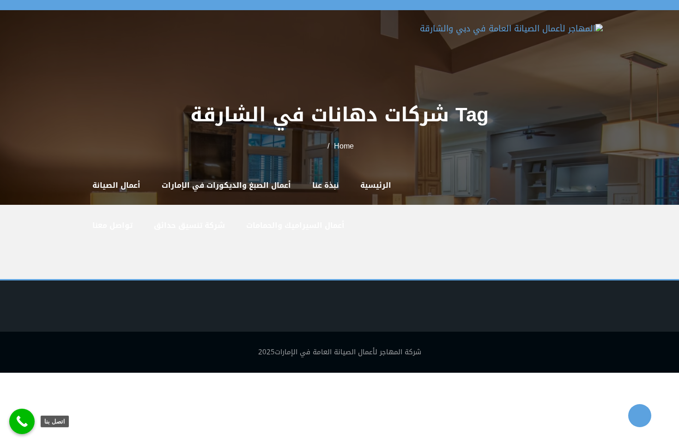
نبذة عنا (325, 185)
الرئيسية (375, 185)
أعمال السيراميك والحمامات (295, 225)
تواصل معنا (112, 225)
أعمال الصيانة (116, 185)
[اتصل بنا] (22, 421)
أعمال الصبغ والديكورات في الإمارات (226, 185)
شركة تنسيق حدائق (189, 225)
